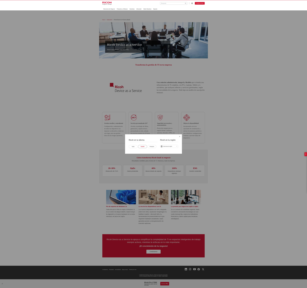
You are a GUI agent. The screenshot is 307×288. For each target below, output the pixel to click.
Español (142, 146)
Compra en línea (199, 3)
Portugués (152, 146)
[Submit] (185, 3)
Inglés (133, 146)
